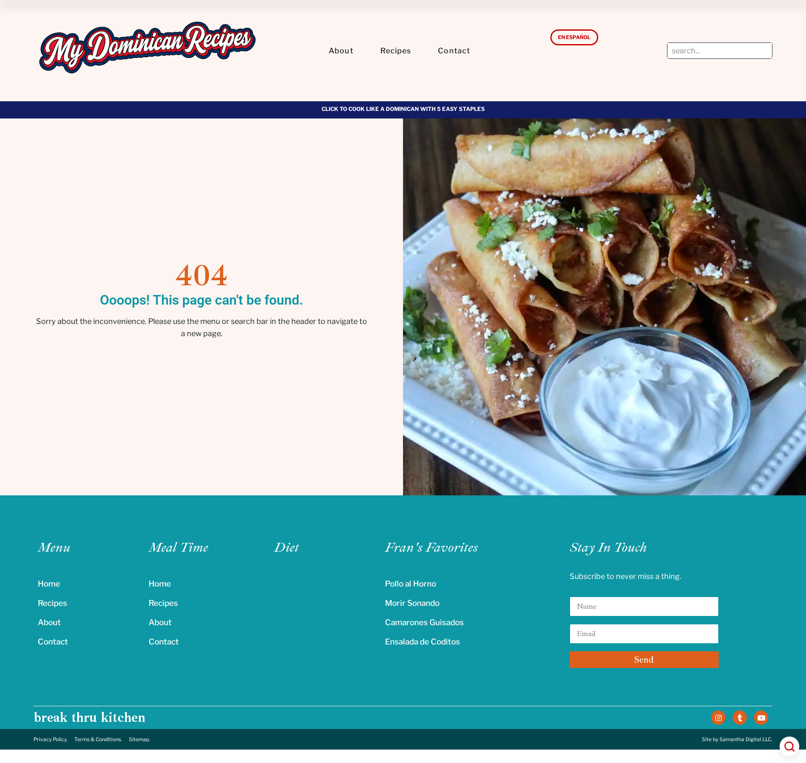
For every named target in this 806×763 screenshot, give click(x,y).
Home (49, 584)
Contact (454, 50)
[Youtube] (761, 717)
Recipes (395, 50)
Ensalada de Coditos (422, 642)
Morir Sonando (412, 603)
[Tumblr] (740, 717)
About (341, 50)
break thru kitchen (89, 717)
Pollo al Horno (410, 584)
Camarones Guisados (424, 622)
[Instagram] (718, 717)
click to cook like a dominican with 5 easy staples (403, 108)
